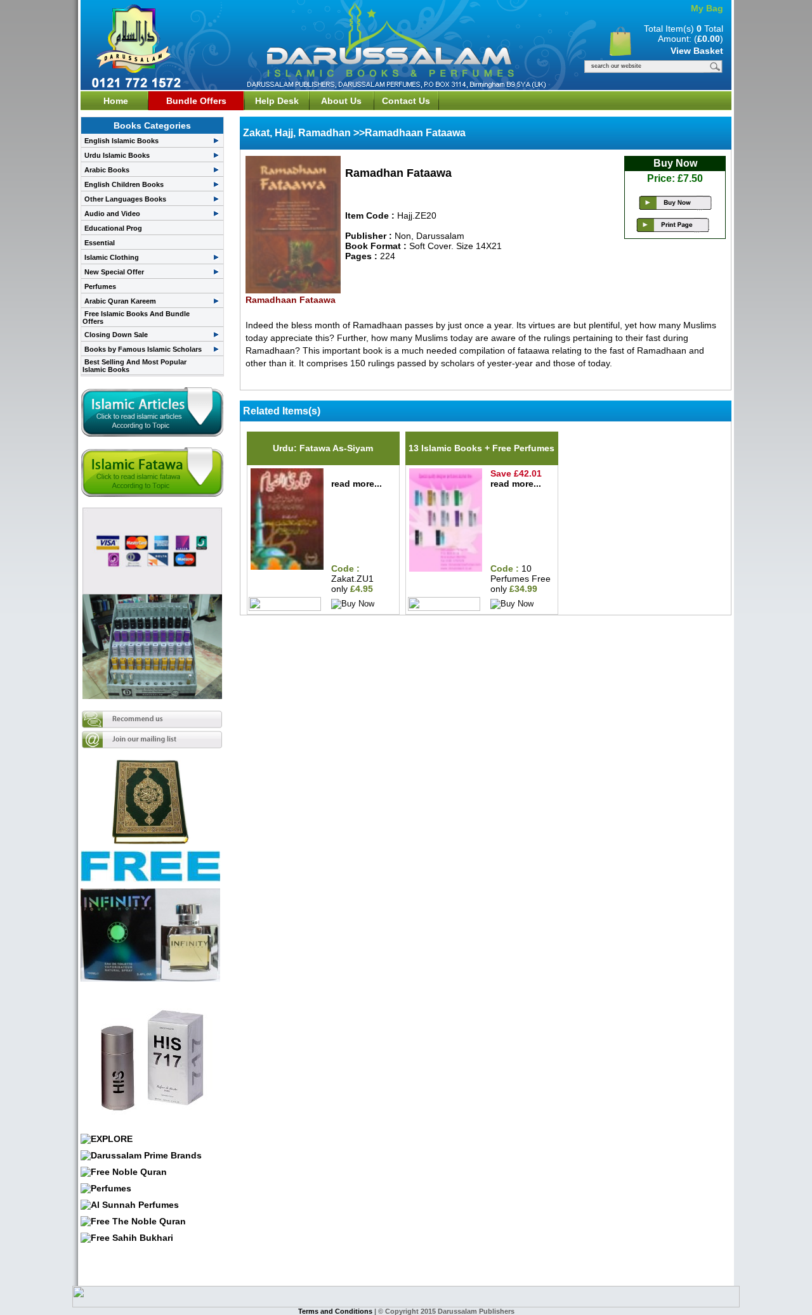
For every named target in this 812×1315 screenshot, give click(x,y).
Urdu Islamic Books (117, 155)
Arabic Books (106, 170)
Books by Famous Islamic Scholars (143, 349)
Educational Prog (113, 228)
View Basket (697, 51)
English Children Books (124, 184)
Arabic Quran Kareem (120, 301)
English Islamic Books (121, 140)
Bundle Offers (196, 101)
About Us (341, 101)
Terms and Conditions (336, 1311)
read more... (356, 483)
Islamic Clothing (111, 257)
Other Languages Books (125, 199)
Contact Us (406, 101)
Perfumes (100, 286)
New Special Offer (114, 272)
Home (115, 101)
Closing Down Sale (116, 334)
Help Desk (277, 101)
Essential (99, 243)
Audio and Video (112, 213)
